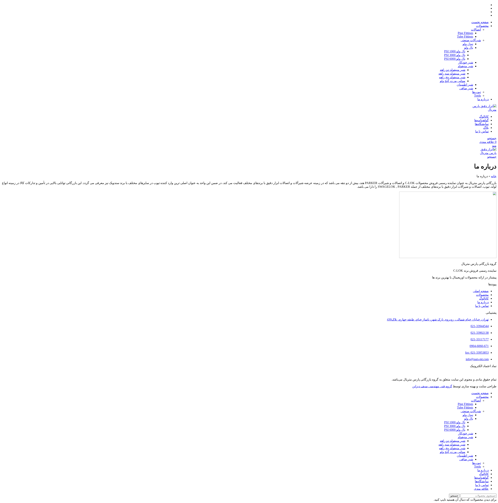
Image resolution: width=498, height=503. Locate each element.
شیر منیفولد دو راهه (452, 69)
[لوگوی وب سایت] (482, 109)
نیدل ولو (468, 44)
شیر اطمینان (465, 84)
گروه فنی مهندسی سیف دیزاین (432, 386)
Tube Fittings (465, 36)
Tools (477, 95)
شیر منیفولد (465, 66)
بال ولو (468, 47)
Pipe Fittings (465, 33)
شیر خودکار (465, 62)
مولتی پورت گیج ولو (452, 81)
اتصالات (476, 29)
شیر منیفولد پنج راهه (452, 77)
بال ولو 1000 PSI (454, 51)
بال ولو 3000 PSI (454, 55)
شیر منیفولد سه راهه (451, 73)
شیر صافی (466, 88)
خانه (493, 176)
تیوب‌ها (476, 92)
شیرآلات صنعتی (471, 40)
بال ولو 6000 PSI (454, 58)
